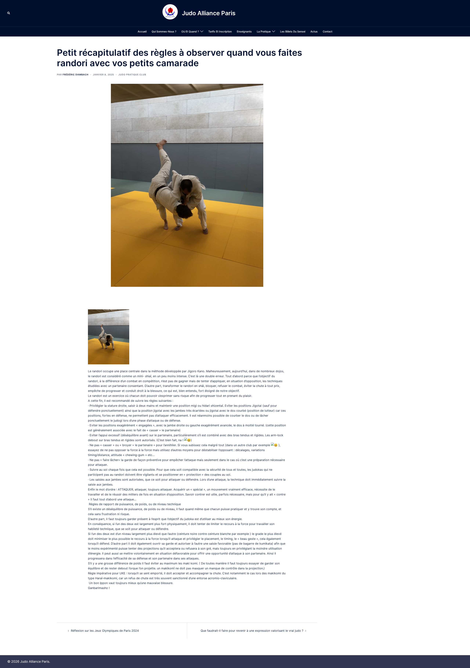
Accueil (142, 31)
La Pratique (264, 31)
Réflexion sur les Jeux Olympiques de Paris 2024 (105, 630)
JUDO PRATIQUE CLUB (132, 74)
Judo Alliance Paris (209, 13)
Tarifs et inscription (220, 31)
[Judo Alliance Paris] (170, 13)
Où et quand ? (190, 31)
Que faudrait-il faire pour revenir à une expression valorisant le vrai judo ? (252, 630)
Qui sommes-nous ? (164, 31)
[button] (8, 13)
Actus (314, 31)
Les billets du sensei (292, 31)
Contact (327, 31)
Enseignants (244, 31)
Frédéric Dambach (75, 74)
